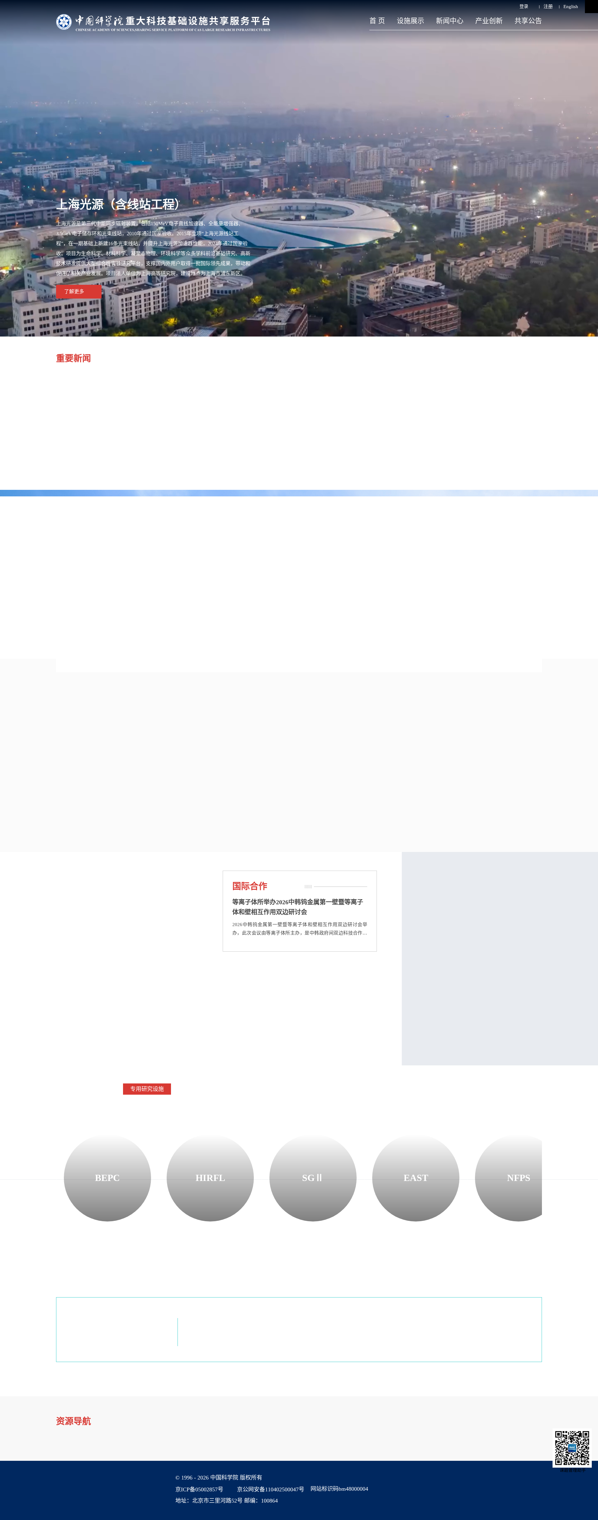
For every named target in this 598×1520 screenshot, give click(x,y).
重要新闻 (73, 358)
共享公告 (528, 21)
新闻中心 (449, 21)
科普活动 (218, 981)
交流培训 (52, 981)
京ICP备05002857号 (199, 1489)
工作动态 (52, 886)
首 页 (377, 21)
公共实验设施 (204, 1089)
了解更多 (74, 291)
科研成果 (311, 712)
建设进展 (42, 542)
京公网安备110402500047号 (270, 1489)
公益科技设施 (261, 1089)
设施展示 (410, 21)
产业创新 (489, 21)
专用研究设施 (147, 1089)
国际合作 (249, 886)
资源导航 (73, 1421)
